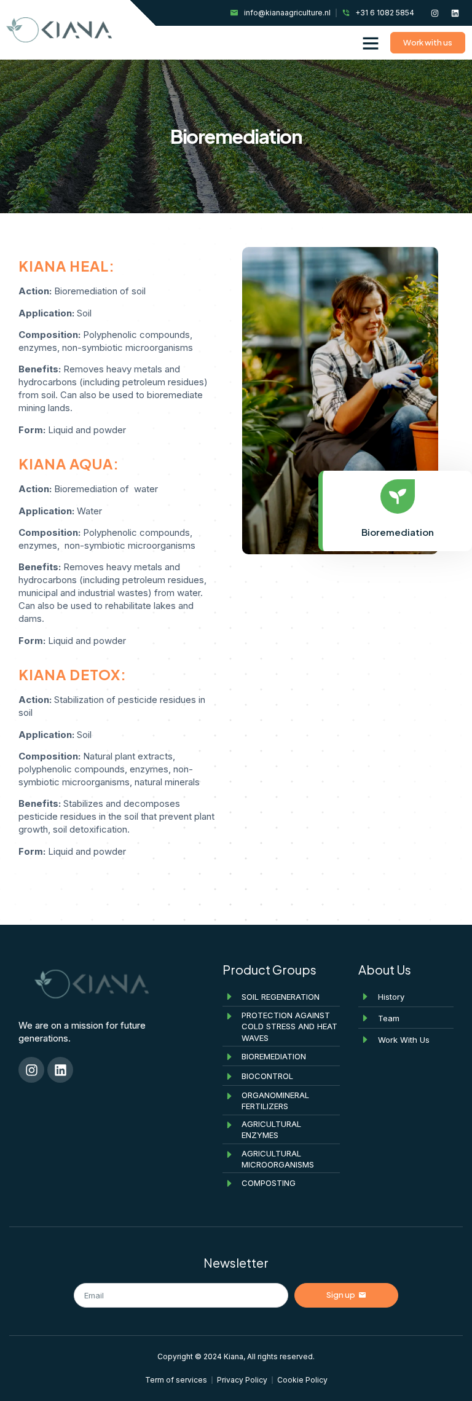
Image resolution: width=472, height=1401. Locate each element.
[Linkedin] (455, 13)
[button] (371, 43)
